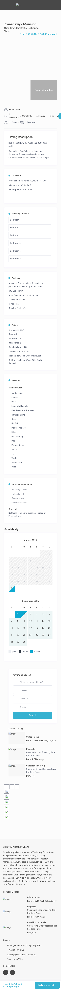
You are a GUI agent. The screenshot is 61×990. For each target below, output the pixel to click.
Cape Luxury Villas (11, 852)
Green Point (31, 769)
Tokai (7, 31)
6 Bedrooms (14, 116)
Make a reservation (47, 985)
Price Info (16, 175)
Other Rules (14, 509)
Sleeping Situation (20, 214)
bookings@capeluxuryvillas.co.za (21, 954)
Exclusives (33, 28)
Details (15, 325)
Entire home (14, 109)
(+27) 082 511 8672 (15, 950)
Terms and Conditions (22, 484)
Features (16, 380)
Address (16, 278)
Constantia (21, 28)
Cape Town (9, 28)
